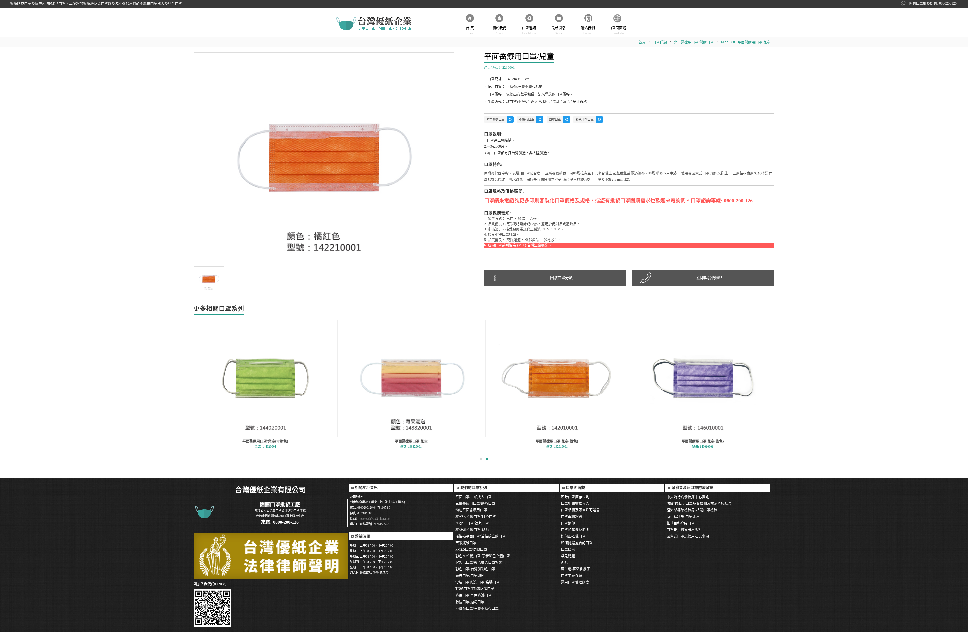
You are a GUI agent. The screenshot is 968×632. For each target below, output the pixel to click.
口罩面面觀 (617, 30)
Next (461, 138)
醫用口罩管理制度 (575, 582)
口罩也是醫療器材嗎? (683, 530)
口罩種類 (529, 30)
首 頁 (470, 30)
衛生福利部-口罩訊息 (683, 517)
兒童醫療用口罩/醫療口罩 (694, 42)
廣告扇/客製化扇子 (575, 569)
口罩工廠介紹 (571, 576)
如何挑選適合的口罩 (577, 543)
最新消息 (558, 30)
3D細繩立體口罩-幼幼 (472, 530)
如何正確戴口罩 (573, 536)
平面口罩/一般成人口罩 (473, 497)
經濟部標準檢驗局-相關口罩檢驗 (692, 510)
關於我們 (499, 30)
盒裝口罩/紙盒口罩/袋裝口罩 (477, 582)
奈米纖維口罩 (465, 543)
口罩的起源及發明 (575, 530)
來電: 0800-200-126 (280, 522)
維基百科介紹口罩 (681, 523)
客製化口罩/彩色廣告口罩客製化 (480, 562)
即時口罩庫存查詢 (575, 497)
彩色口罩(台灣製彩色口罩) (476, 569)
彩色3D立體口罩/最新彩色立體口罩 (482, 556)
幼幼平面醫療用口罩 (471, 510)
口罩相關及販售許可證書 (580, 510)
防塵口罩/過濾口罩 (470, 602)
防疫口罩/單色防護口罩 (473, 595)
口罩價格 (568, 549)
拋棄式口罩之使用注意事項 (688, 536)
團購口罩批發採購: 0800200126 (933, 3)
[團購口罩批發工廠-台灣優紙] (374, 24)
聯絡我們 (588, 30)
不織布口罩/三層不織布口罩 (477, 608)
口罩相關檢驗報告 (575, 503)
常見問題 (568, 556)
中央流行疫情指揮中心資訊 (688, 497)
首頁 (642, 42)
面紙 (564, 562)
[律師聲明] (271, 556)
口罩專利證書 (571, 517)
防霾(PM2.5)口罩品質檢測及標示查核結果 (699, 503)
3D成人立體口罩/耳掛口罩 (475, 517)
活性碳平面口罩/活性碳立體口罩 (480, 536)
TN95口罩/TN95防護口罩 (474, 589)
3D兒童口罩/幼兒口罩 (472, 523)
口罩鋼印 (568, 523)
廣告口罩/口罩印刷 (470, 576)
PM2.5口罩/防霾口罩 (471, 549)
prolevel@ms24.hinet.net (375, 518)
